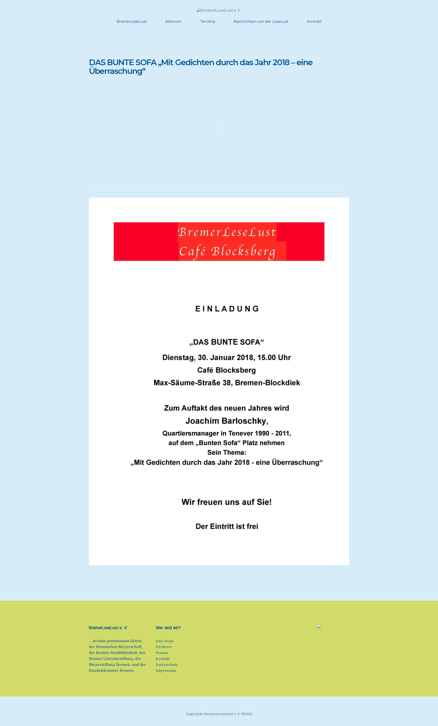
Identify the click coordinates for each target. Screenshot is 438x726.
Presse (162, 653)
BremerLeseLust (132, 21)
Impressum (166, 670)
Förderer (164, 647)
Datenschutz (167, 665)
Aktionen (173, 21)
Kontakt (314, 21)
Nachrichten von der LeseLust (261, 21)
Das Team (165, 641)
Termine (207, 21)
